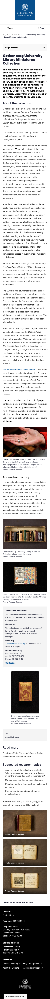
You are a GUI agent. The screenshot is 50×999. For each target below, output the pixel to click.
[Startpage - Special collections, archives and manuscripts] (25, 12)
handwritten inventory (16, 643)
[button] (17, 28)
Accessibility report (32, 967)
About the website (11, 967)
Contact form (8, 915)
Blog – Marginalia (32, 963)
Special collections (15, 35)
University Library (12, 963)
